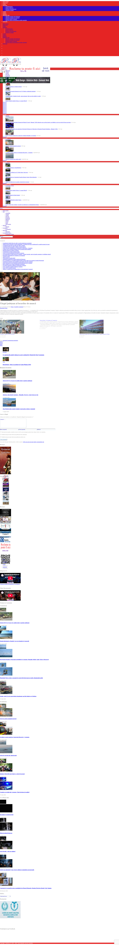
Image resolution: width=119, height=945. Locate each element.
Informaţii (5, 5)
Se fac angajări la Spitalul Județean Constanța (12, 266)
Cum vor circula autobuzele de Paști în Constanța (13, 253)
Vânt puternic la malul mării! (9, 258)
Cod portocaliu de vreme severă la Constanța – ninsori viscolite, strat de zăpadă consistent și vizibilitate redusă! (27, 254)
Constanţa (9, 340)
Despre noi (5, 3)
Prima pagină (5, 1)
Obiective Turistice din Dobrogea (13, 16)
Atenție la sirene (6, 256)
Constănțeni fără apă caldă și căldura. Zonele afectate (14, 246)
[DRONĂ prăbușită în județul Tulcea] (8, 198)
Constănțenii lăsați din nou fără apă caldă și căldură (14, 245)
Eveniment (5, 138)
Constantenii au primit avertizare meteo (11, 251)
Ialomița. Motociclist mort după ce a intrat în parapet (12, 773)
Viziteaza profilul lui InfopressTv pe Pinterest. (10, 584)
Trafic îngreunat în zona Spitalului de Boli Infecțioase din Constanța (17, 263)
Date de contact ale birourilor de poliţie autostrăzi (16, 20)
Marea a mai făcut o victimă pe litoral (14, 86)
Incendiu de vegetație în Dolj (6, 814)
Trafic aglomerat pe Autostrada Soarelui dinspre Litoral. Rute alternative (21, 177)
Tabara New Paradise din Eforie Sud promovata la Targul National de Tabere (94, 334)
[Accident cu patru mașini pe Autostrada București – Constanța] (10, 151)
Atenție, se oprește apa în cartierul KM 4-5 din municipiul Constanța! (18, 269)
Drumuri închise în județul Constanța (11, 250)
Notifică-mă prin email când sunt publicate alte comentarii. (14, 434)
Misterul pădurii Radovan (6, 833)
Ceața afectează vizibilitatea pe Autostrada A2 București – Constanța (17, 248)
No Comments (20, 306)
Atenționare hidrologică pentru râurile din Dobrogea (14, 259)
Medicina (8, 76)
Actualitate (8, 70)
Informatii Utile (6, 15)
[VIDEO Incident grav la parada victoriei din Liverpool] (8, 180)
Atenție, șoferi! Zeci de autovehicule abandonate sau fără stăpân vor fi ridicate (18, 696)
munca (12, 340)
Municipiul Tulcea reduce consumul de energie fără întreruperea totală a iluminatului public (21, 678)
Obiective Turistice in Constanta (12, 17)
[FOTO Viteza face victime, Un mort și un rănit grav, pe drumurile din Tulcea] (8, 203)
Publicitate (5, 21)
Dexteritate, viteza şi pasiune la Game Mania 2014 (17, 364)
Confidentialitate (9, 6)
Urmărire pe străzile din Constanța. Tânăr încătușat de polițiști (14, 792)
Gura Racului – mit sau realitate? (7, 851)
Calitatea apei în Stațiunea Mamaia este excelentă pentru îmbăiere (17, 249)
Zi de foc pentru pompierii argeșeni (13, 146)
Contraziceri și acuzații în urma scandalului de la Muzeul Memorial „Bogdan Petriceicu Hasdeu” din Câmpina (25, 888)
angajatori (5, 340)
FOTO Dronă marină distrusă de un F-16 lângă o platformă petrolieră (21, 91)
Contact (4, 12)
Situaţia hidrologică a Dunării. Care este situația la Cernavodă (14, 641)
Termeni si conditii (10, 10)
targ (15, 340)
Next (4, 361)
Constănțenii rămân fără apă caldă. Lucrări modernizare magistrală (17, 243)
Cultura (7, 73)
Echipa (4, 4)
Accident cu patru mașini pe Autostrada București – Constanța (19, 152)
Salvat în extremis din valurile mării (13, 159)
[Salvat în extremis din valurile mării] (10, 158)
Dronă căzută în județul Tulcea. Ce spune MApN (16, 100)
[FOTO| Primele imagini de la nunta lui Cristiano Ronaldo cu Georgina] (10, 134)
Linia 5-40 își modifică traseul (9, 268)
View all (4, 102)
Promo (12, 306)
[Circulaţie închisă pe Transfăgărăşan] (8, 166)
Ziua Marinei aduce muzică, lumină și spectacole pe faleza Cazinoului (19, 409)
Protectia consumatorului (11, 9)
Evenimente (8, 139)
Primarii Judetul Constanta (11, 19)
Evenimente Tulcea (7, 184)
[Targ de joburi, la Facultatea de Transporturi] (59, 324)
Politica (7, 78)
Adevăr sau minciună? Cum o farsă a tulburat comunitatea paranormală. (17, 869)
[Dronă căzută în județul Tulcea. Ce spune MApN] (8, 99)
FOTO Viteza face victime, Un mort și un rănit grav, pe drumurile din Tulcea (22, 204)
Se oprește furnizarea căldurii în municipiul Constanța (14, 265)
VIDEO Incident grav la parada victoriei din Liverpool (17, 182)
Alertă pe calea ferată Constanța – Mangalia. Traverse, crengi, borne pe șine (20, 394)
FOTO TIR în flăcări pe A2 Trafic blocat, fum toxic (17, 172)
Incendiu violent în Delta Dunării (13, 195)
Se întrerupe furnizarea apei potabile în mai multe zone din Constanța (18, 261)
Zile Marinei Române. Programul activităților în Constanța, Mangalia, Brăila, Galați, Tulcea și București (24, 659)
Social (7, 79)
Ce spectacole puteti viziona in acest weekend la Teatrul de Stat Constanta (23, 355)
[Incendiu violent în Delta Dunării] (8, 194)
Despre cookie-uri (9, 7)
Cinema (7, 72)
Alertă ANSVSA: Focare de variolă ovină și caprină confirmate (17, 380)
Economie (8, 75)
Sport (7, 80)
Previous (5, 352)
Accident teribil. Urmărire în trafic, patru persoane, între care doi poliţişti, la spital (23, 96)
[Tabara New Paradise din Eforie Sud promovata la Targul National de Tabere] (98, 327)
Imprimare (2, 308)
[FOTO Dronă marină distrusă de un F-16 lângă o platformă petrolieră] (8, 90)
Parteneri (5, 14)
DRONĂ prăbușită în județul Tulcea (13, 200)
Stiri (4, 69)
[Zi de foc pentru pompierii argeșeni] (10, 144)
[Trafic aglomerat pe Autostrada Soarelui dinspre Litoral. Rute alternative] (8, 176)
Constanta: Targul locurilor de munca (7, 334)
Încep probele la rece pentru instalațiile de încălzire (14, 264)
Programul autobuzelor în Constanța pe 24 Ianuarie (14, 255)
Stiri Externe (8, 81)
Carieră (4, 11)
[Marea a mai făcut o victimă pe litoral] (8, 85)
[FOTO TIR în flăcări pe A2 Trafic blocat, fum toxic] (8, 171)
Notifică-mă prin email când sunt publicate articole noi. (13, 437)
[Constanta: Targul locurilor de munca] (19, 327)
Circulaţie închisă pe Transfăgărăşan (13, 167)
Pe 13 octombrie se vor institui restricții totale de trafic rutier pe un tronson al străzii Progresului (23, 260)
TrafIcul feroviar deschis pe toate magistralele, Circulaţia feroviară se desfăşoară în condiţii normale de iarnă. (26, 244)
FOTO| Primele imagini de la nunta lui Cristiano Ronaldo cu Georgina (21, 135)
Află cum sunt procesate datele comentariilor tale (33, 442)
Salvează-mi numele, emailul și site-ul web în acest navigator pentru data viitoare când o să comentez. (24, 432)
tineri (17, 340)
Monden (4, 114)
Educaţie (7, 74)
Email (6, 308)
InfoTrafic (5, 161)
